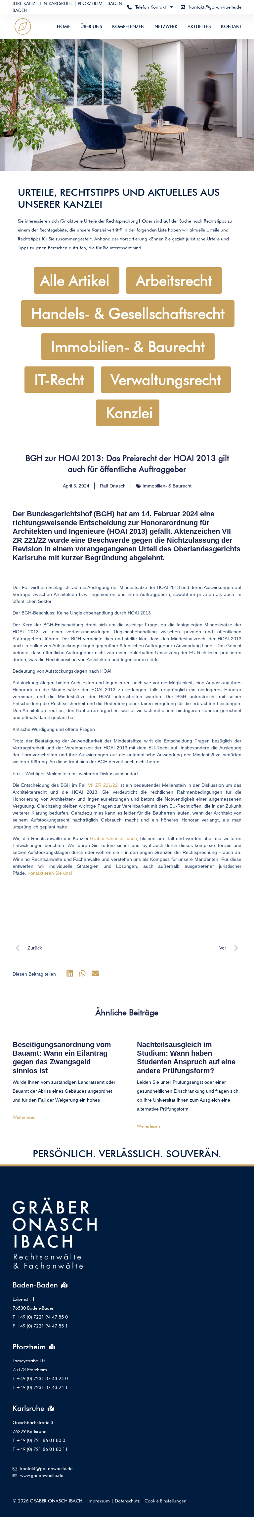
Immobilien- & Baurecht (128, 347)
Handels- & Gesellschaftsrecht (128, 313)
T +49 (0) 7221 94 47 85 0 (40, 1317)
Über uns (91, 26)
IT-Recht (59, 380)
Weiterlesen (24, 1117)
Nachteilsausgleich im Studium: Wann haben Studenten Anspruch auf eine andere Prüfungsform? (186, 1057)
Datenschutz (127, 1500)
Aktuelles (199, 26)
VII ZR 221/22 (103, 785)
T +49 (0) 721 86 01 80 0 (39, 1440)
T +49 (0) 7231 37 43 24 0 (40, 1378)
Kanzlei (129, 413)
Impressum (98, 1500)
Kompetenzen (128, 26)
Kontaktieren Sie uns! (49, 873)
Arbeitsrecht (174, 280)
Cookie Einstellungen (166, 1500)
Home (63, 26)
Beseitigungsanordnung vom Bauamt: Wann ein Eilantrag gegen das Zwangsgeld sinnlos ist (62, 1057)
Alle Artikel (74, 280)
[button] (69, 973)
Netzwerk (166, 26)
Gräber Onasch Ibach (113, 838)
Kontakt (231, 26)
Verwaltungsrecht (166, 380)
